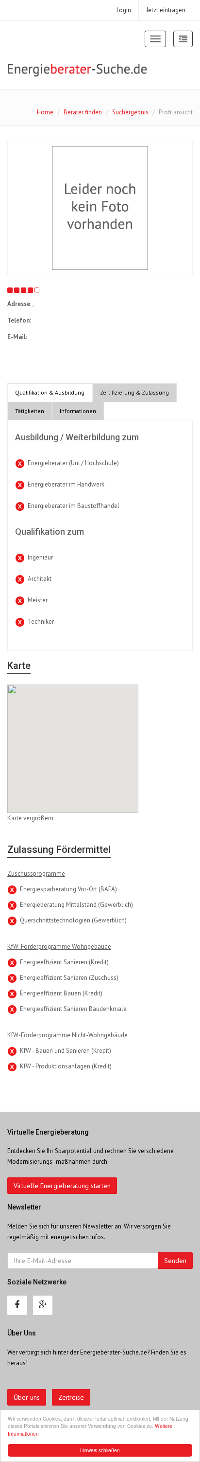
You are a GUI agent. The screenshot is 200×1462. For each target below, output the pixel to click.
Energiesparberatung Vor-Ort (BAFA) (68, 889)
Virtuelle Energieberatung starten (62, 1185)
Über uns (27, 1397)
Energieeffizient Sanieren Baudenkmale (73, 1009)
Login (124, 10)
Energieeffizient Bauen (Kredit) (61, 993)
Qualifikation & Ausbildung (49, 392)
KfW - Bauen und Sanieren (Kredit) (65, 1051)
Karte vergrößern (30, 818)
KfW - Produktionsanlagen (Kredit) (66, 1066)
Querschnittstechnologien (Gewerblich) (73, 920)
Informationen (78, 411)
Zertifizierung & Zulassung (134, 392)
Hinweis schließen (100, 1450)
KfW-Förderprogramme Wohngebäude (59, 946)
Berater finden (83, 112)
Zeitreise (71, 1397)
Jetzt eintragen (165, 10)
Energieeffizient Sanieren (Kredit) (64, 962)
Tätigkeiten (29, 411)
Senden (175, 1260)
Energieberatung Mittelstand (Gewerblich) (76, 905)
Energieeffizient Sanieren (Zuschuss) (69, 978)
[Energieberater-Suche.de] (77, 70)
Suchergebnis (130, 112)
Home (45, 112)
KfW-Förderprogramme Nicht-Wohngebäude (67, 1035)
